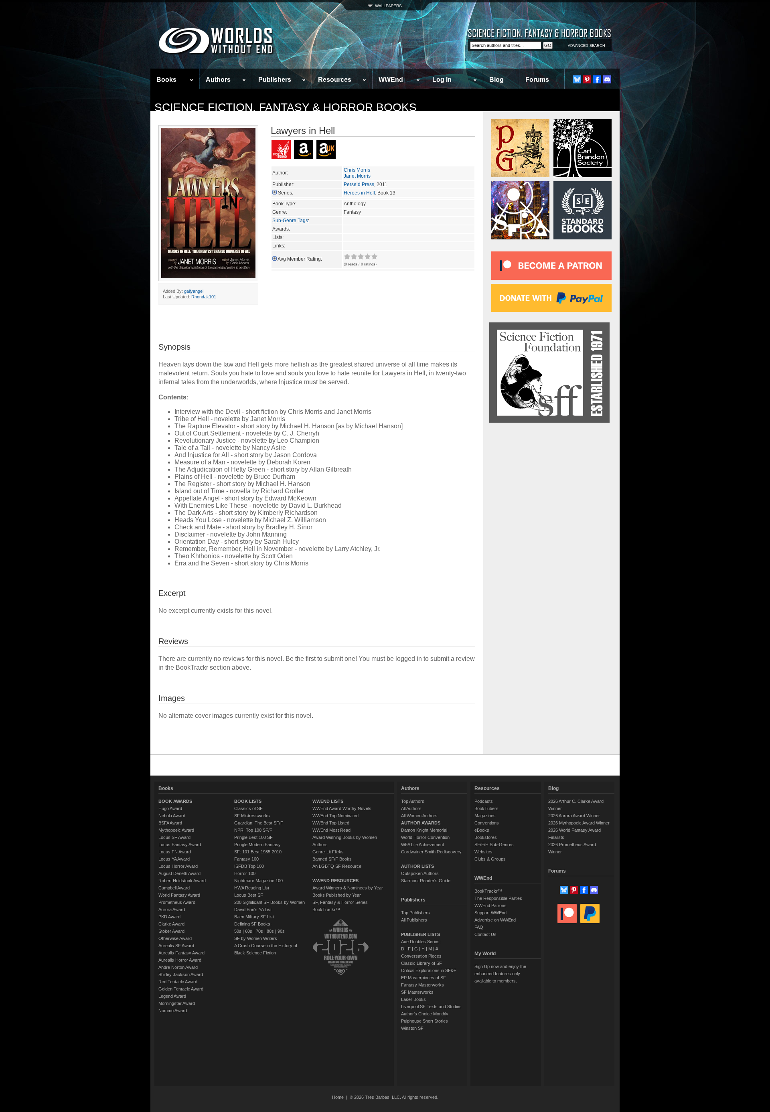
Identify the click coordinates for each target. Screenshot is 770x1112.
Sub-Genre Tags (290, 220)
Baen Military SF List (254, 916)
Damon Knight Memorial (424, 830)
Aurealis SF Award (176, 945)
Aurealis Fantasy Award (181, 952)
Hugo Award (170, 808)
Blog (496, 79)
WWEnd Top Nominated (335, 815)
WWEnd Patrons (490, 905)
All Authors (411, 808)
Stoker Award (171, 931)
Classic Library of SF (421, 963)
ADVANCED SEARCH (586, 46)
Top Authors (412, 801)
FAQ (478, 927)
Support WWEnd (490, 912)
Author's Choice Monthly (424, 1013)
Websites (483, 851)
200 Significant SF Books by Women (269, 902)
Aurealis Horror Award (179, 960)
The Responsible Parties (498, 898)
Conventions (486, 822)
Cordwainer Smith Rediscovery (431, 851)
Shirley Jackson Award (180, 974)
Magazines (485, 815)
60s (248, 931)
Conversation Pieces (421, 956)
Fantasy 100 (246, 859)
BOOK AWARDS (175, 801)
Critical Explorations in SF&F (428, 970)
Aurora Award (171, 909)
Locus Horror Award (178, 866)
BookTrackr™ (326, 909)
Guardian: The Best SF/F (258, 822)
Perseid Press (359, 184)
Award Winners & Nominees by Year (347, 887)
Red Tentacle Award (177, 981)
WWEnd (391, 79)
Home (338, 1097)
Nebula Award (171, 815)
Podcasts (483, 801)
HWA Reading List (251, 887)
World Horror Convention (425, 837)
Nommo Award (172, 1010)
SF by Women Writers (255, 938)
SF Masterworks (417, 992)
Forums (537, 79)
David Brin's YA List (253, 909)
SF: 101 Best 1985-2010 (258, 851)
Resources (334, 79)
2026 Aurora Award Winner (574, 815)
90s (281, 931)
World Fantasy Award (179, 895)
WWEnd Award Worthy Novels (341, 808)
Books (166, 79)
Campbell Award (174, 887)
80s (270, 931)
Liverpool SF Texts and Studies (431, 1006)
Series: (285, 193)
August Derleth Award (179, 873)
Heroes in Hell (359, 193)
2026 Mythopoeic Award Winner (579, 822)
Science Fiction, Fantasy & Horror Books (285, 107)
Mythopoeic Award (176, 830)
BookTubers (486, 808)
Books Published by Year (336, 895)
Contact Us (485, 934)
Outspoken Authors (420, 873)
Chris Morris (357, 170)
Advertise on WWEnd (495, 920)
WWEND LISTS (327, 801)
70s (259, 931)
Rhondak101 (203, 296)
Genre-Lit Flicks (328, 851)
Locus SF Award (174, 837)
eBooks (481, 830)
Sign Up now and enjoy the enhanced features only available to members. (500, 973)
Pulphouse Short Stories (424, 1021)
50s (237, 931)
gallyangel (193, 291)
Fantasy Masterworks (422, 984)
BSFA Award (170, 822)
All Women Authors (419, 815)
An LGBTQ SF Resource (336, 866)
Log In (442, 79)
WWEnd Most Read (331, 830)
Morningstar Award (176, 1003)
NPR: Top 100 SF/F (253, 830)
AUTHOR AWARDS (420, 822)
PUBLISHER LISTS (420, 934)
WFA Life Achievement (422, 844)
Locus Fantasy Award (179, 844)
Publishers (274, 79)
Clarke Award (171, 924)
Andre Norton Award (178, 967)
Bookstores (485, 837)
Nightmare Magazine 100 (258, 880)
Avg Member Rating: (300, 259)
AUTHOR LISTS (417, 866)
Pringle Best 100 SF (253, 837)
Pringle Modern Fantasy (257, 844)
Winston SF (412, 1028)
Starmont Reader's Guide (425, 880)
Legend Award (172, 996)
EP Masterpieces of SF (423, 977)
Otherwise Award (175, 938)
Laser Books (413, 999)
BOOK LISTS (247, 801)
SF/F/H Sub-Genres (494, 844)
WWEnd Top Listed (330, 822)
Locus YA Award (174, 859)
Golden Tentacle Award (180, 988)
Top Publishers (415, 912)
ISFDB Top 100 (249, 866)
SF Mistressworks (252, 815)
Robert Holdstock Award (182, 880)
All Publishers (414, 920)
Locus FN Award (174, 851)
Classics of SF (248, 808)
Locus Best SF (248, 895)
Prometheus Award (176, 902)
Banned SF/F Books (332, 859)
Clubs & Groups (490, 859)
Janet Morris (357, 176)
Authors (218, 79)
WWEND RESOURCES (335, 880)
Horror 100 (244, 873)
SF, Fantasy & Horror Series (340, 902)
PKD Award (169, 916)
